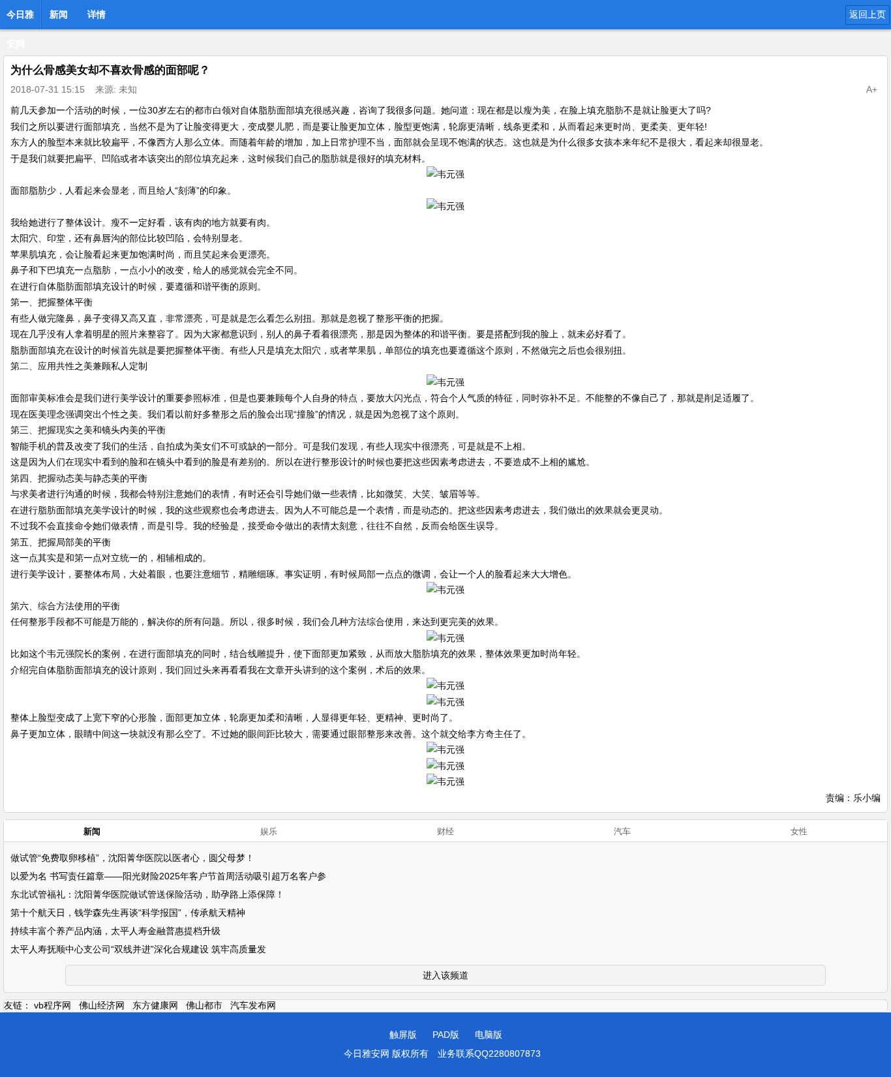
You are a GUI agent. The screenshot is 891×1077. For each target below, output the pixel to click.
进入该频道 (445, 975)
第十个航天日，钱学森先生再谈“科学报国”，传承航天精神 (127, 912)
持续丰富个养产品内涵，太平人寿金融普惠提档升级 (115, 931)
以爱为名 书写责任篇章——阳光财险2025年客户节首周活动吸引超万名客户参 (168, 876)
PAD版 (445, 1034)
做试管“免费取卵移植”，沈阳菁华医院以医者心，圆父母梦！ (132, 858)
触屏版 (403, 1034)
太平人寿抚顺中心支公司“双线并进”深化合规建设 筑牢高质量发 (138, 949)
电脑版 (488, 1034)
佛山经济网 (102, 1005)
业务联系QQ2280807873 (489, 1053)
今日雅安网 (20, 18)
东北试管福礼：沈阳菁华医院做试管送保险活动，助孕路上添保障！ (147, 894)
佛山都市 (204, 1005)
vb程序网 (52, 1005)
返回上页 (867, 14)
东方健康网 (155, 1005)
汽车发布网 (253, 1005)
